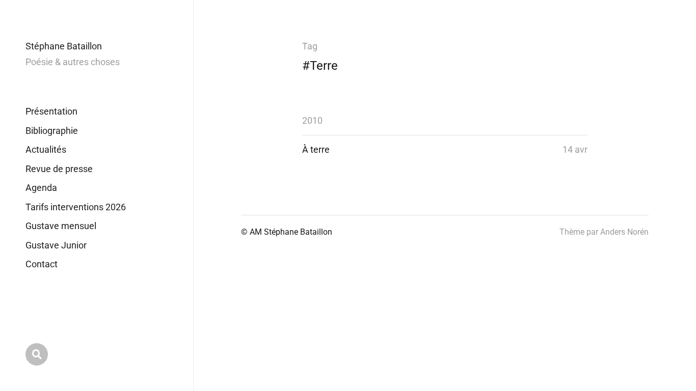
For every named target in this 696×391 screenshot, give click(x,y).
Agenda (41, 187)
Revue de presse (59, 168)
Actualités (45, 149)
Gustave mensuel (60, 225)
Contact (41, 264)
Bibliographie (51, 130)
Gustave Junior (56, 245)
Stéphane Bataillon (63, 46)
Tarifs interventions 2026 (75, 207)
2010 (312, 120)
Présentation (51, 111)
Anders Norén (624, 232)
